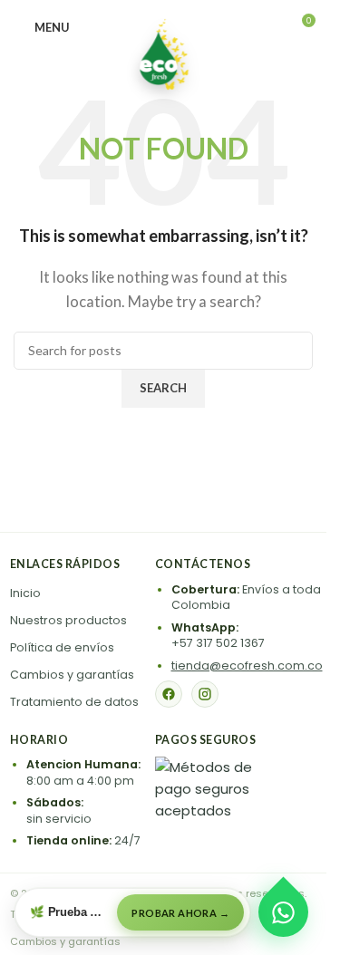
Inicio (25, 593)
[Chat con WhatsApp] (283, 912)
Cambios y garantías (72, 674)
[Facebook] (168, 694)
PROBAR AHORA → (180, 913)
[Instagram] (205, 694)
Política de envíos (62, 647)
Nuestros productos (68, 620)
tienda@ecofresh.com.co (247, 665)
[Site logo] (163, 52)
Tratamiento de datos (74, 701)
